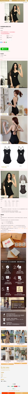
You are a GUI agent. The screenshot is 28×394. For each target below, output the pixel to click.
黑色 (7, 37)
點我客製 (21, 0)
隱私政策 (16, 390)
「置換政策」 (22, 228)
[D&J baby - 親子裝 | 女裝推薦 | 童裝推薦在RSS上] (5, 381)
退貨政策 (12, 390)
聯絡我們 (2, 376)
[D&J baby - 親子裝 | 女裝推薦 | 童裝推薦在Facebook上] (1, 381)
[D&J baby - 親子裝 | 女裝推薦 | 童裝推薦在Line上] (4, 381)
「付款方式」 (19, 228)
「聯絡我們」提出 (13, 230)
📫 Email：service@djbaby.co (4, 377)
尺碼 (1, 35)
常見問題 (2, 375)
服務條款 (14, 390)
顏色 (1, 37)
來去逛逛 (5, 0)
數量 (1, 39)
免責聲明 (18, 390)
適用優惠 (2, 30)
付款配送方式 (10, 390)
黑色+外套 (10, 37)
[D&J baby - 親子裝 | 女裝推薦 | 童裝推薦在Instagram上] (2, 381)
